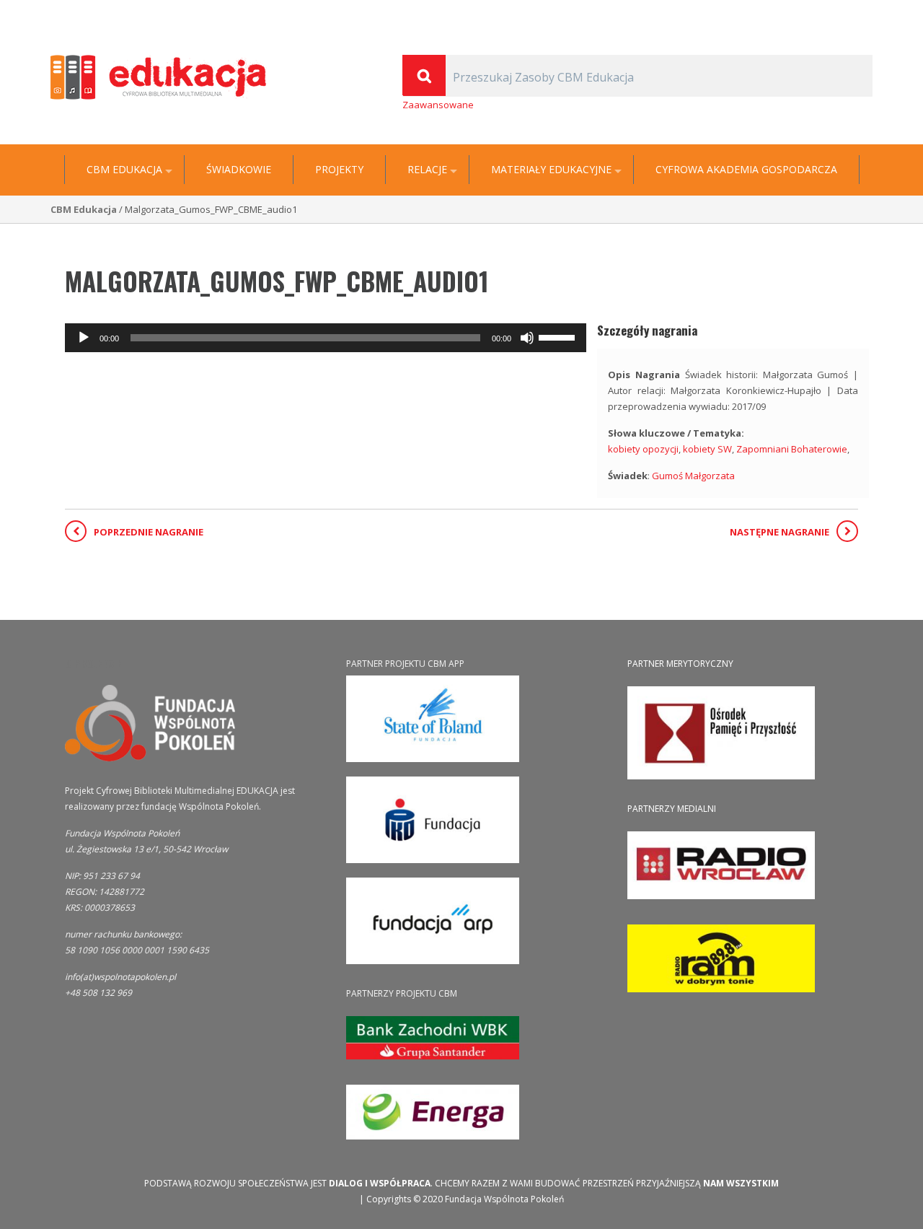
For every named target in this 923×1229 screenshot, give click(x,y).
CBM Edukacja (124, 170)
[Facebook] (865, 11)
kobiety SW (707, 448)
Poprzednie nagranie (148, 531)
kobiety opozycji (643, 448)
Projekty (339, 170)
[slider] (559, 336)
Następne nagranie (779, 531)
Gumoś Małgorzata (693, 475)
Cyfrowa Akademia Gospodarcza (746, 170)
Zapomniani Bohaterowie (791, 448)
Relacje (427, 170)
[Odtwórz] (83, 338)
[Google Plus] (846, 11)
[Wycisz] (527, 338)
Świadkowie (238, 170)
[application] (325, 337)
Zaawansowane (438, 104)
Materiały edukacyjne (551, 170)
